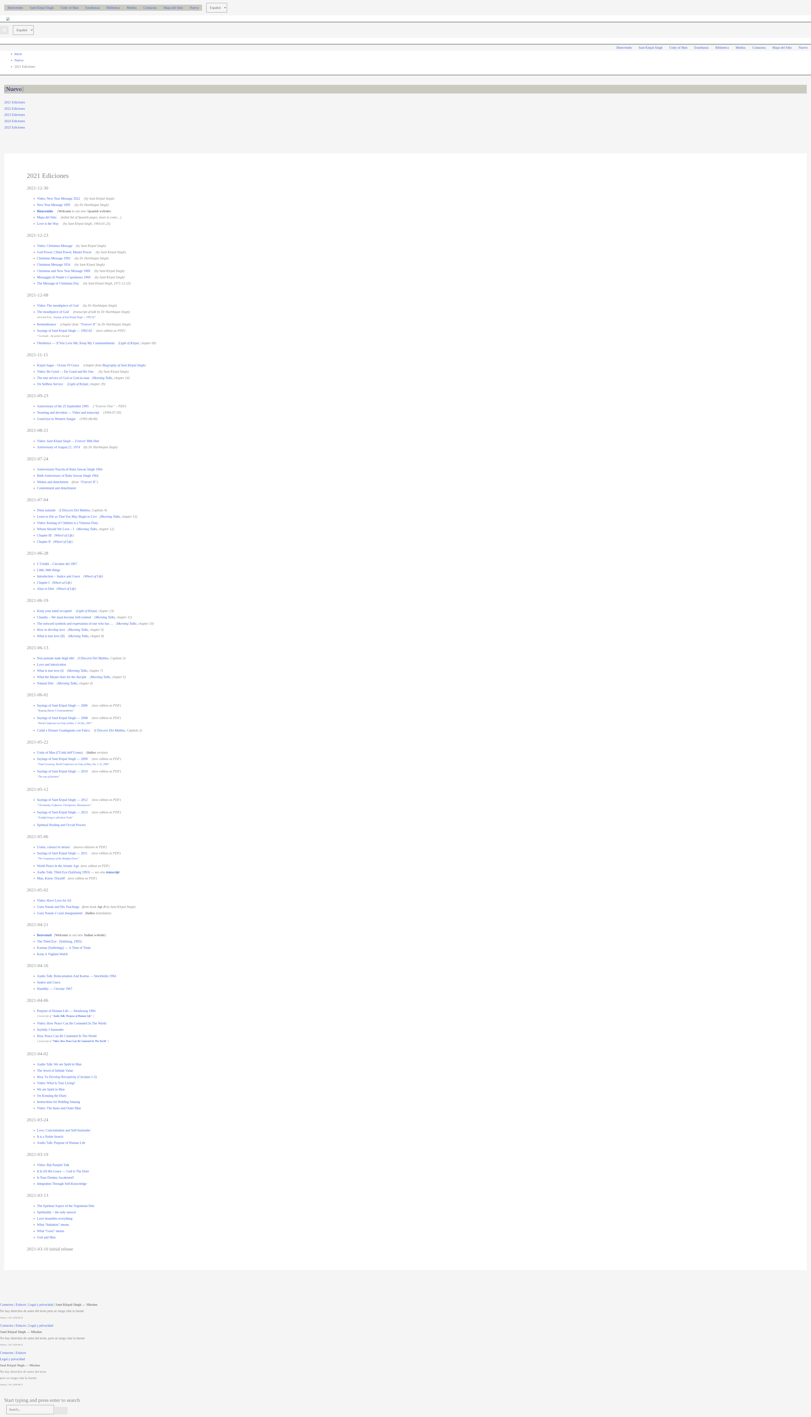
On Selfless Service (50, 384)
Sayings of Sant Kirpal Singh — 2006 (62, 705)
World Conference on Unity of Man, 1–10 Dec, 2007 (64, 723)
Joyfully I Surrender (50, 1029)
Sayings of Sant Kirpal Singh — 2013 (62, 812)
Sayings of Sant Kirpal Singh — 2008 (62, 718)
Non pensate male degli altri (55, 658)
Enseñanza (92, 7)
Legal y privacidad (40, 1304)
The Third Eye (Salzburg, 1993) (59, 941)
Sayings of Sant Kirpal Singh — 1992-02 (74, 317)
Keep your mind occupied (54, 611)
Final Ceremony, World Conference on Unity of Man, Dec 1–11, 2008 (73, 764)
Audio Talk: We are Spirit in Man (59, 1064)
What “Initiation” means (53, 1224)
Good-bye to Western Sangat (56, 419)
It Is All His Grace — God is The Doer (63, 1171)
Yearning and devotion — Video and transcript (68, 412)
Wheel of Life (64, 535)
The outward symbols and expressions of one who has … (75, 623)
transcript (113, 872)
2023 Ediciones (14, 115)
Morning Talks (102, 378)
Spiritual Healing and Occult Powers (61, 825)
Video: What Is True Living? (56, 1083)
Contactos (150, 7)
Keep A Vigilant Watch (52, 954)
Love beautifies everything (54, 1218)
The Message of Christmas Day (58, 283)
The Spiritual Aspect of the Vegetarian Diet (65, 1206)
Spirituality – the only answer (56, 1212)
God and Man (46, 1237)
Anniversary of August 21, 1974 (58, 447)
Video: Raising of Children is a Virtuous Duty (67, 523)
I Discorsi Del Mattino (75, 510)
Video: (68, 441)
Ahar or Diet (45, 589)
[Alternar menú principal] (4, 30)
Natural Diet (45, 683)
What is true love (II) (51, 636)
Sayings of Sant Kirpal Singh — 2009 (62, 759)
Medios (132, 7)
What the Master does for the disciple (61, 677)
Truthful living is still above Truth (55, 817)
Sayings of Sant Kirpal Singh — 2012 (62, 800)
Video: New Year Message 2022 (58, 198)
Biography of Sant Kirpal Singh (123, 365)
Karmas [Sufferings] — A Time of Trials (64, 948)
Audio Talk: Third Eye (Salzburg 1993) (63, 872)
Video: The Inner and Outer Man (59, 1108)
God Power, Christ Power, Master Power (64, 252)
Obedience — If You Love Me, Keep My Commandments (76, 343)
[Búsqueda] (61, 1410)
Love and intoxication (51, 664)
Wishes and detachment (52, 482)
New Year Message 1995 (53, 205)
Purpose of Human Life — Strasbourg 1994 (66, 1011)
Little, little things (48, 570)
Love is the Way (48, 223)
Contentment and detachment (56, 488)
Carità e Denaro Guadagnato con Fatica (63, 730)
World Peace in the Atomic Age (58, 866)
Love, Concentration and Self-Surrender (63, 1130)
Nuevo (194, 7)
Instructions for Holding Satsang (58, 1102)
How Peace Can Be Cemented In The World (67, 1036)
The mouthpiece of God (53, 312)
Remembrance (46, 324)
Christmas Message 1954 (53, 264)
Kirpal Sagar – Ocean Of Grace (58, 365)
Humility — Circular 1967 (54, 988)
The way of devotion (48, 776)
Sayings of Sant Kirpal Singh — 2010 (62, 771)
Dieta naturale (46, 510)
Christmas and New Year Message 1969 (63, 271)
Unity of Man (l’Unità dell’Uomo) (60, 752)
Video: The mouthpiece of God (58, 305)
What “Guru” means (50, 1231)
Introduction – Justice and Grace (58, 576)
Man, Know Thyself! (51, 878)
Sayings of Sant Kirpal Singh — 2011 (62, 853)
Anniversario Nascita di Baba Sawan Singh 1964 (69, 469)
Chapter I (43, 582)
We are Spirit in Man (51, 1089)
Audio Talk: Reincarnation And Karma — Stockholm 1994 (76, 976)
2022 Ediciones (14, 108)
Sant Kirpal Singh (42, 7)
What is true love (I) (50, 670)
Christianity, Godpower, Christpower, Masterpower (64, 805)
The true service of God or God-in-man (63, 378)
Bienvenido (15, 7)
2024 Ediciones (14, 121)
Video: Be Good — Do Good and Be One (65, 371)
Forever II (88, 324)
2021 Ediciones (14, 102)
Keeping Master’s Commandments (55, 710)
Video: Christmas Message (54, 246)
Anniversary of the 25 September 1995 (63, 406)
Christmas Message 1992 (53, 258)
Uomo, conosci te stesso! (53, 847)
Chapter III (44, 535)
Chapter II (43, 541)
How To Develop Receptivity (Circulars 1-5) (67, 1077)
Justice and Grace (48, 982)
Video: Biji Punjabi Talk (53, 1165)
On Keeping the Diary (52, 1095)
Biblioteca (113, 7)
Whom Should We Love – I (55, 529)
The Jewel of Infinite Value (55, 1070)
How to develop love (51, 629)
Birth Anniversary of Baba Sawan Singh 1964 (67, 475)
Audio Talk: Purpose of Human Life (61, 1143)
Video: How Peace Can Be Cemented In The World (71, 1023)
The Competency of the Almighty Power (58, 858)
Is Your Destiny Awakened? (55, 1177)
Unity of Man (69, 7)
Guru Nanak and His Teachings (58, 907)
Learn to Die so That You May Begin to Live (67, 516)
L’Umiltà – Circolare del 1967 (57, 564)
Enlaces (21, 1304)
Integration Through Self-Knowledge (62, 1183)
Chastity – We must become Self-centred (64, 617)
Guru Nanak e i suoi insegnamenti (59, 913)
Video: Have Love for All (54, 900)
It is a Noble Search (50, 1136)
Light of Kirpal (129, 343)
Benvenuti (44, 935)
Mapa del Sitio (173, 7)
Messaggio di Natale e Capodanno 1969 (63, 277)
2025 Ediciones (14, 127)
